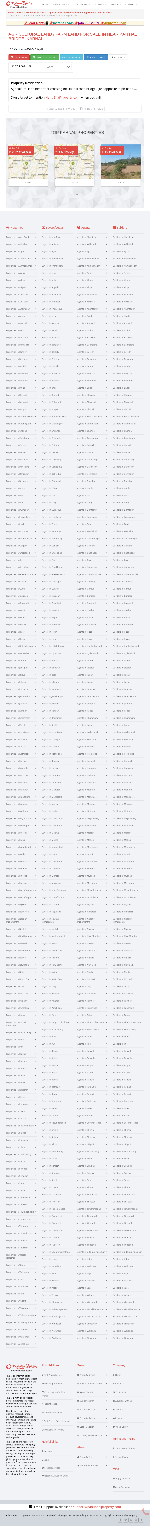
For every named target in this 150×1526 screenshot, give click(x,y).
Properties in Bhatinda (17, 380)
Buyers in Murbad (50, 875)
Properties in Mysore (16, 904)
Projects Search (87, 1409)
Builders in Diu (120, 495)
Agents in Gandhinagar (88, 538)
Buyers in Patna (49, 1015)
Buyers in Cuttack (50, 445)
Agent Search (86, 1392)
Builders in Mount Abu (124, 861)
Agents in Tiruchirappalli (89, 1208)
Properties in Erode (15, 524)
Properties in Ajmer (15, 273)
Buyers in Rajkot (50, 1072)
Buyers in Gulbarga (51, 581)
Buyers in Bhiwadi (50, 395)
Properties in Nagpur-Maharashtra (17, 920)
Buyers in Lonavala (51, 768)
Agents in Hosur (85, 639)
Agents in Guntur (85, 588)
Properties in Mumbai (17, 868)
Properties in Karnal (36, 12)
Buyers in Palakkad (51, 993)
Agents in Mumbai (86, 868)
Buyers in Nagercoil (51, 911)
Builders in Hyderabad (124, 653)
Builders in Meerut (122, 832)
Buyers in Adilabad (51, 244)
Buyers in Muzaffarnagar (54, 890)
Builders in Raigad (122, 1051)
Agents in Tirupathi (86, 1223)
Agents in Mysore (85, 904)
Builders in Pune (121, 1036)
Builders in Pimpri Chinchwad (127, 1022)
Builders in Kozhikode (123, 753)
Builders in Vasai (121, 1287)
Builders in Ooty (121, 986)
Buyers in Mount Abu (52, 861)
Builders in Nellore (122, 957)
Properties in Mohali (16, 840)
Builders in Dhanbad (123, 481)
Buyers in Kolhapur (51, 739)
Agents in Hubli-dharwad (89, 646)
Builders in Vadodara (123, 1266)
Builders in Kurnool (122, 761)
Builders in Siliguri (122, 1144)
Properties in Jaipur (15, 674)
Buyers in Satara (50, 1115)
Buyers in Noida (49, 972)
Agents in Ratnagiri (86, 1086)
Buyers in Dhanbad (51, 481)
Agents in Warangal (86, 1330)
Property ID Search (88, 1418)
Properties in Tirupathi (17, 1226)
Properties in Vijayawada (18, 1308)
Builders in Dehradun (123, 473)
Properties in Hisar (15, 631)
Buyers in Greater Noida (53, 574)
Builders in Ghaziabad (124, 552)
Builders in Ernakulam (124, 517)
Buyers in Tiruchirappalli (54, 1208)
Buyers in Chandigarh (52, 423)
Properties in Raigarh (16, 1061)
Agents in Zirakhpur (87, 1338)
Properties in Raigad (16, 1053)
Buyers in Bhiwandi (51, 402)
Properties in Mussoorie (18, 883)
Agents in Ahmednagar (88, 265)
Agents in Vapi (84, 1273)
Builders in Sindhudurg (124, 1151)
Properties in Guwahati (17, 603)
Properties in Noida (15, 972)
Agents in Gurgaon (86, 595)
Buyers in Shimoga (51, 1137)
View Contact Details (45, 57)
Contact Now (20, 57)
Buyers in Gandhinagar (53, 538)
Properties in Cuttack (16, 445)
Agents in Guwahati (86, 603)
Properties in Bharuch (17, 373)
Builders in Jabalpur (122, 667)
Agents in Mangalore (87, 796)
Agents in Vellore (85, 1295)
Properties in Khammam (18, 717)
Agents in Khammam (87, 717)
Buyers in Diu (48, 495)
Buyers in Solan (49, 1158)
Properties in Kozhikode (17, 753)
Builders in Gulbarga (123, 581)
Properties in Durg (15, 502)
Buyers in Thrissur (51, 1201)
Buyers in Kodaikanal (52, 732)
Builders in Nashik (122, 929)
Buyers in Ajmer (49, 273)
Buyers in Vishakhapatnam (55, 1309)
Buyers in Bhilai (49, 387)
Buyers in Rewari (50, 1094)
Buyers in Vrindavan (52, 1323)
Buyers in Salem (50, 1108)
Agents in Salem (85, 1108)
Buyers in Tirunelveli (52, 1216)
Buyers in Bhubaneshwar (54, 416)
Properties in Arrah (15, 316)
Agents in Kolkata (85, 746)
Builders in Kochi (121, 725)
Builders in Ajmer (121, 273)
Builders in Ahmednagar (125, 265)
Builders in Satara (121, 1115)
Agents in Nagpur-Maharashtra (86, 920)
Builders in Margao (122, 804)
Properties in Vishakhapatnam (21, 1315)
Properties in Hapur (15, 617)
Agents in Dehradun (87, 473)
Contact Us (120, 1392)
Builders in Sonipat (122, 1165)
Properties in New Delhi (17, 964)
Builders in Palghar (122, 1000)
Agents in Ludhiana (86, 782)
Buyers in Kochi (49, 725)
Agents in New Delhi (87, 964)
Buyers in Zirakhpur (51, 1338)
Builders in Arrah (121, 316)
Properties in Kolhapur (17, 739)
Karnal (20, 12)
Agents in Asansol (86, 323)
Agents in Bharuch (86, 373)
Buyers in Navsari (50, 943)
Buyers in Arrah (49, 316)
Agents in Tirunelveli (87, 1216)
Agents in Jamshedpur (88, 696)
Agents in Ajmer (85, 273)
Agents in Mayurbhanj (88, 818)
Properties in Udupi (15, 1265)
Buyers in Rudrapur (51, 1101)
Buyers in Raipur (50, 1065)
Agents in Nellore (85, 957)
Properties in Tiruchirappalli (20, 1211)
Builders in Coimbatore (124, 438)
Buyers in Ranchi (50, 1079)
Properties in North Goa (17, 979)
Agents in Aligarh (85, 287)
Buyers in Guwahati (51, 603)
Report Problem (72, 57)
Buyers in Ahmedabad (53, 258)
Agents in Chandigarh (88, 423)
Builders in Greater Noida (125, 574)
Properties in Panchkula (17, 1007)
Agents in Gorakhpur (87, 567)
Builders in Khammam (124, 717)
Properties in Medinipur (18, 825)
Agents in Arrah (85, 316)
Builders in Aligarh (122, 287)
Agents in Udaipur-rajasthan (91, 1252)
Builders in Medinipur (123, 825)
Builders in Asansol (122, 323)
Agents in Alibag (85, 280)
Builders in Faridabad (123, 531)
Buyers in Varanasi (51, 1280)
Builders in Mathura (123, 811)
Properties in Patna (15, 1015)
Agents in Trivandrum (88, 1230)
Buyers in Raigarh (50, 1058)
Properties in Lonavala (17, 768)
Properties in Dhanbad (17, 481)
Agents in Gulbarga (86, 581)
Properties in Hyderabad (18, 653)
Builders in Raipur (122, 1065)
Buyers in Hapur (50, 617)
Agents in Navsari (85, 943)
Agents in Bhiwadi (86, 395)
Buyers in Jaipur (49, 674)
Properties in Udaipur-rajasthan (17, 1256)
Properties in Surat (15, 1183)
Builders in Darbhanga (124, 459)
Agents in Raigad (85, 1051)
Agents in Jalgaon (85, 682)
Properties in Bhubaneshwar (20, 416)
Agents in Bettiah (85, 366)
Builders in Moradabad (124, 847)
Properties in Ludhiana (17, 782)
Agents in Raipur (85, 1065)
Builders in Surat (121, 1180)
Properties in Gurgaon (17, 595)
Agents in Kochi (84, 725)
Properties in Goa (14, 560)
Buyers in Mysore (50, 904)
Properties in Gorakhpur (18, 567)
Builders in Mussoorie (123, 883)
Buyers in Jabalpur (51, 667)
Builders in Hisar (121, 631)
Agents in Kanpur (85, 710)
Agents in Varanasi (86, 1280)
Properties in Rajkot (15, 1075)
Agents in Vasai (84, 1287)
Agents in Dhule (85, 488)
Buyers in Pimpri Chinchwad (56, 1022)
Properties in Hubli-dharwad (20, 646)
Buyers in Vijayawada (52, 1302)
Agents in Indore (85, 660)
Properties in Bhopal (16, 409)
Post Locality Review (54, 1429)
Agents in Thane (85, 1187)
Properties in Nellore (16, 957)
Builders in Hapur (121, 617)
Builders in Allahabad (123, 294)
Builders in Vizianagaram (125, 1316)
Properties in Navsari (16, 943)
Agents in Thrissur (86, 1201)
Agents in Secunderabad (89, 1122)
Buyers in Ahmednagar (53, 265)
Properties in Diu (14, 495)
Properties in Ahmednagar (19, 265)
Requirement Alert (88, 1465)
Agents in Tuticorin (86, 1244)
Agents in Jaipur (85, 674)
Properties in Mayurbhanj (18, 818)
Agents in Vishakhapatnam (90, 1309)
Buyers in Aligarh (50, 287)
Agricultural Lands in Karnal (98, 12)
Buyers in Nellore (50, 957)
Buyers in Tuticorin (51, 1244)
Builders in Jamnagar (123, 689)
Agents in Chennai (86, 430)
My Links (99, 4)
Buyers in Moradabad (52, 847)
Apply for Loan (122, 1478)
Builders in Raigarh (122, 1058)
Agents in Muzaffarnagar (89, 890)
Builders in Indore (122, 660)
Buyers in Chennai (51, 430)
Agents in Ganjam (86, 545)
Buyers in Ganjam (50, 545)
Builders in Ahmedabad (124, 258)
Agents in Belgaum (86, 359)
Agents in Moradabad (87, 847)
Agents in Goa (84, 560)
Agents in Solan (84, 1158)
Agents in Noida (85, 972)
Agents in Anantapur (87, 308)
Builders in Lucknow (123, 775)
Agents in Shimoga (86, 1137)
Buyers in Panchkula (52, 1007)
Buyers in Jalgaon (50, 682)
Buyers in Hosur (49, 639)
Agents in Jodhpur (86, 703)
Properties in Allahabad (17, 294)
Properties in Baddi (15, 330)
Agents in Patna (85, 1015)
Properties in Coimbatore (18, 438)
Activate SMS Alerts (52, 1412)
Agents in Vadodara (86, 1266)
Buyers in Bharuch (51, 373)
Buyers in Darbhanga (52, 459)
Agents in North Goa (87, 979)
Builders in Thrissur (122, 1201)
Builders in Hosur (121, 639)
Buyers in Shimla (50, 1129)
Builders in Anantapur (124, 308)
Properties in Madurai (17, 789)
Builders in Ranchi (122, 1079)
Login (46, 1459)
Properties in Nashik (16, 929)
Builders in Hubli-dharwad (126, 646)
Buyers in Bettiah (50, 366)
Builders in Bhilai (121, 387)
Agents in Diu (83, 495)
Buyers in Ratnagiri (51, 1086)
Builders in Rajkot (121, 1072)
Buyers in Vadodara (51, 1266)
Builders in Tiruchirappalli (126, 1208)
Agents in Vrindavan (87, 1323)
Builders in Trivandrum (124, 1230)
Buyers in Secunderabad (54, 1122)
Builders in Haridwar (123, 624)
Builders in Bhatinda (123, 380)
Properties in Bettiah (16, 366)
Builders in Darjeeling (123, 466)
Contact (130, 4)
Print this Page (93, 109)
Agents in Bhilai (85, 387)
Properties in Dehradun (17, 473)
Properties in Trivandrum (18, 1233)
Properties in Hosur (15, 639)
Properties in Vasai (15, 1293)
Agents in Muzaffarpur (88, 897)
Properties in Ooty (15, 986)
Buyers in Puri (49, 1043)
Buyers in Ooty (49, 986)
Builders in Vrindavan (123, 1323)
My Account (80, 4)
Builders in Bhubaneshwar (126, 416)
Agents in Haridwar (86, 624)
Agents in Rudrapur (87, 1101)
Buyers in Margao (50, 804)
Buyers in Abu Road (51, 237)
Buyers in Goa (48, 560)
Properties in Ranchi (16, 1082)
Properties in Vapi (15, 1279)
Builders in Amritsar (123, 301)
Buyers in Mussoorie (52, 883)
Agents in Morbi (85, 854)
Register (47, 1451)
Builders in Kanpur (122, 710)
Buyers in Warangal (51, 1330)
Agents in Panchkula (87, 1007)
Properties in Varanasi (17, 1286)
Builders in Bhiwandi (123, 402)
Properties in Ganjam (16, 545)
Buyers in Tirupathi (51, 1223)
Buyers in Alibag (50, 280)
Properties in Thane (15, 1190)
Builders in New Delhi (123, 964)
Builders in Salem (121, 1108)
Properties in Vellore (16, 1300)
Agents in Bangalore (87, 344)
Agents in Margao (85, 804)
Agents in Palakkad (86, 993)
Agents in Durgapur (87, 509)
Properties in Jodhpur (16, 703)
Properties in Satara (16, 1118)
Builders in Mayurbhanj (124, 818)
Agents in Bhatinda (86, 380)
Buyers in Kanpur (50, 710)
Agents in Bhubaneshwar (89, 416)
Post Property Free (52, 1375)
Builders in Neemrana (123, 950)
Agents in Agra (84, 251)
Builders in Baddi (121, 330)
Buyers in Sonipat (50, 1165)
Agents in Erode (85, 524)
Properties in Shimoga (17, 1140)
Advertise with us (123, 1400)
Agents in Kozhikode (87, 753)
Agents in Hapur (85, 617)
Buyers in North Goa (52, 979)
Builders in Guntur (122, 588)
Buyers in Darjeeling (52, 466)
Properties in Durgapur (17, 509)
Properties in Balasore (17, 337)
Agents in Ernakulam (87, 517)
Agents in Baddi (85, 330)
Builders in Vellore (122, 1295)
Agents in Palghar (85, 1000)
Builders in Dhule (121, 488)
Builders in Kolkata (122, 746)
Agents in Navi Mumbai (88, 936)
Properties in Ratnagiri (17, 1089)
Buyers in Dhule (49, 488)
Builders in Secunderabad (125, 1122)
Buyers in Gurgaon (51, 595)
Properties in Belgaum (17, 359)
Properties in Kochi (15, 725)
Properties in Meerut (16, 832)
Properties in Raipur (16, 1068)
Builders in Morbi (121, 854)
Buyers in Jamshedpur (53, 696)
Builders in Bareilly (122, 351)
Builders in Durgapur (123, 509)
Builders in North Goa (123, 979)
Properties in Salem (15, 1111)
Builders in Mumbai (122, 868)
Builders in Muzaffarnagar (126, 890)
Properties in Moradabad (18, 847)
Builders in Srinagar (122, 1173)
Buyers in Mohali (50, 840)
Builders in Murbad (122, 875)
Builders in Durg (121, 502)
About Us (119, 1383)
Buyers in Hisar (49, 631)
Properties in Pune (15, 1039)
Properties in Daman (16, 452)
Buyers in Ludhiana (51, 782)
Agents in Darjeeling (87, 466)
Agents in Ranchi (85, 1079)
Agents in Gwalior (85, 610)
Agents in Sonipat (85, 1165)
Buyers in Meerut (50, 832)
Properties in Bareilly (16, 351)
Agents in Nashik (85, 929)
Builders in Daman (122, 452)
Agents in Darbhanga (87, 459)
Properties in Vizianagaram (19, 1322)
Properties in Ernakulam (18, 517)
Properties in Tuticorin (17, 1247)
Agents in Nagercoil (86, 911)
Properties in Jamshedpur (18, 696)
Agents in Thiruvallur (87, 1194)
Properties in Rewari (16, 1097)
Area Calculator (122, 1487)
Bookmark (119, 57)
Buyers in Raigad (50, 1051)
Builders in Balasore (123, 337)
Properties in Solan (15, 1161)
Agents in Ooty (84, 986)
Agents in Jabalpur (86, 667)
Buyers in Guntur (50, 588)
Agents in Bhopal (85, 409)
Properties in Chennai (17, 430)
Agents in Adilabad (86, 244)
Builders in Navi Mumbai (125, 936)
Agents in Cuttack (85, 445)
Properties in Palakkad (17, 993)
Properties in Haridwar (17, 624)
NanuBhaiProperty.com (62, 97)
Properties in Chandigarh (18, 423)
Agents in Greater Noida (89, 574)
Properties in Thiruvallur (18, 1197)
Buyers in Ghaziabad (52, 552)
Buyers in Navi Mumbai (53, 936)
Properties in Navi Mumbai (19, 936)
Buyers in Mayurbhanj (53, 818)
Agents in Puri (84, 1043)
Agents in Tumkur (86, 1237)
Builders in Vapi (120, 1273)
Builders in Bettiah (122, 366)
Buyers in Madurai (51, 789)
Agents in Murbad (86, 875)
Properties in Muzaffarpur (19, 897)
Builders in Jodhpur (122, 703)
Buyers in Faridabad (52, 531)
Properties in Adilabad (17, 244)
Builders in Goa (120, 560)
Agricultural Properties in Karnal (65, 12)
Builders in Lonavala (123, 768)
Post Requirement (53, 1383)
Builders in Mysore (122, 904)
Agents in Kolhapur (86, 739)
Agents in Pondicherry (88, 1029)
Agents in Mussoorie (87, 883)
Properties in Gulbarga (17, 581)
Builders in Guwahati (123, 603)
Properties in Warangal (17, 1336)
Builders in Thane (121, 1187)
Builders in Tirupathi (123, 1223)
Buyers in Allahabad (52, 294)
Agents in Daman (85, 452)
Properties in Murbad (16, 875)
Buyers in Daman (50, 452)
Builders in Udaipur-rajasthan (127, 1252)
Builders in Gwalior (122, 610)
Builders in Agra (121, 251)
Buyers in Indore (50, 660)
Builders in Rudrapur (123, 1101)
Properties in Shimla (16, 1132)
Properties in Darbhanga (18, 459)
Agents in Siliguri (85, 1144)
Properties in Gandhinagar (19, 538)
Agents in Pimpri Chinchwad (91, 1022)
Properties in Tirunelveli (18, 1219)
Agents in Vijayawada (87, 1302)
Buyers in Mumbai (51, 868)
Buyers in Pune (49, 1036)
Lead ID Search (86, 1426)
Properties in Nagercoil (17, 911)
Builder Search (86, 1400)
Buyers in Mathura (51, 811)
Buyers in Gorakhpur (52, 567)
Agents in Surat (84, 1180)
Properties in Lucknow (17, 775)
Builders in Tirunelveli (123, 1216)
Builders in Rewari (122, 1094)
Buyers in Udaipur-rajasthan (56, 1252)
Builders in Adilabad (123, 244)
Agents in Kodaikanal (87, 732)
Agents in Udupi (85, 1259)
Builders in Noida (121, 972)
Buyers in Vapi (49, 1273)
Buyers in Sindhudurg (52, 1151)
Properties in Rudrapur (17, 1104)
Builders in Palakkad (123, 993)
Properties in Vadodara (17, 1272)
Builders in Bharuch (122, 373)
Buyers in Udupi (50, 1259)
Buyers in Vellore (50, 1295)
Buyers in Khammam (52, 717)
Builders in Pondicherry (124, 1029)
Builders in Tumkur (122, 1237)
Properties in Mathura (17, 811)
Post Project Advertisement (56, 1421)
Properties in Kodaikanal (18, 732)
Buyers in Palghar (50, 1000)
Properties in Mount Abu (18, 861)
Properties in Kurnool (16, 761)
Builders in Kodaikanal (124, 732)
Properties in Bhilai (15, 387)
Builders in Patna (121, 1015)
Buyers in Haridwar (51, 624)
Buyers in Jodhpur (50, 703)
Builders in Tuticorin (123, 1244)
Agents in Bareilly (85, 351)
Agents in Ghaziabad (87, 552)
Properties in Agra (15, 251)
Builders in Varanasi (123, 1280)
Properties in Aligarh (16, 287)
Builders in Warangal (123, 1330)
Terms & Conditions (125, 1448)
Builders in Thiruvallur (124, 1194)
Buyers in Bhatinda (51, 380)
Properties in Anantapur (18, 308)
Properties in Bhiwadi (16, 395)
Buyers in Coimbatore (52, 438)
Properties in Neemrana (18, 950)
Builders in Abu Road (123, 237)
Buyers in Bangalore (52, 344)
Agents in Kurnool (86, 761)
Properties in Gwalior (16, 610)
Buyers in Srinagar (51, 1173)
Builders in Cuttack (122, 445)
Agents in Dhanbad (86, 481)
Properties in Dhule (15, 488)
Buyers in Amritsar (51, 301)
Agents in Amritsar (86, 301)
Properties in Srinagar (17, 1175)
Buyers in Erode (49, 524)
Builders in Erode (121, 524)
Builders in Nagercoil (123, 911)
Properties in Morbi (15, 854)
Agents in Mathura (86, 811)
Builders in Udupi (121, 1259)
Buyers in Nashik (50, 929)
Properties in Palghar (16, 1000)
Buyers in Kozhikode (52, 753)
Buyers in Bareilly (50, 351)
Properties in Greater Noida (19, 574)
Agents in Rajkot (85, 1072)
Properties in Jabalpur (17, 667)
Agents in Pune (84, 1036)
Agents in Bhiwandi (86, 402)
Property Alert (86, 1457)
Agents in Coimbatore (87, 438)
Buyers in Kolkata (50, 746)
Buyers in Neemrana (52, 950)
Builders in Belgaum (123, 359)
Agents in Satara (85, 1115)
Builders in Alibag (121, 280)
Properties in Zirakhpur (17, 1343)
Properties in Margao (16, 804)
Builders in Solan (121, 1158)
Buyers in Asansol (50, 323)
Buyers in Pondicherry (52, 1029)
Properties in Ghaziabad (18, 552)
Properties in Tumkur (16, 1240)
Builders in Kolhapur (123, 739)
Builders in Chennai (122, 430)
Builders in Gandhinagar (125, 538)
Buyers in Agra (49, 251)
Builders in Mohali (122, 840)
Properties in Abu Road (17, 237)
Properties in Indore (16, 660)
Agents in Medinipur (87, 825)
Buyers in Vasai (49, 1287)
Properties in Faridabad (17, 531)
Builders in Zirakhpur (123, 1338)
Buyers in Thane (50, 1187)
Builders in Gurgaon (123, 595)
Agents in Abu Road (87, 237)
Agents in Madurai (86, 789)
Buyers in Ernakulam (52, 517)
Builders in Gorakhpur (124, 567)
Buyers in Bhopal (50, 409)
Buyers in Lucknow (51, 775)
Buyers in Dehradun (52, 473)
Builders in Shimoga (123, 1137)
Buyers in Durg (49, 502)
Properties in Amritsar (17, 301)
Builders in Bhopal (122, 409)
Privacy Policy (121, 1457)
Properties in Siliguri (16, 1147)
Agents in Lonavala (86, 768)
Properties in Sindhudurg (18, 1154)
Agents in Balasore (86, 337)
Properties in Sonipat (16, 1168)
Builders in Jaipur (121, 674)
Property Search (87, 1375)
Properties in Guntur (16, 588)
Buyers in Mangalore (52, 796)
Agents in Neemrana (87, 950)
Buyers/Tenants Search (90, 1383)
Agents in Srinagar (86, 1173)
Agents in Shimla (85, 1129)
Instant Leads (50, 1403)
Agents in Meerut (85, 832)
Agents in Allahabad (87, 294)
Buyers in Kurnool (50, 761)
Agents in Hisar (84, 631)
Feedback (120, 1409)
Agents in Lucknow (86, 775)
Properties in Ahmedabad (18, 258)
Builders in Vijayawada (124, 1302)
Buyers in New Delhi (52, 964)
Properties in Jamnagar (17, 689)
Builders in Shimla (122, 1129)
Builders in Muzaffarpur (125, 897)
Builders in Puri (120, 1043)
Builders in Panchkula (123, 1007)
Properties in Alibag (15, 280)
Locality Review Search (90, 1435)
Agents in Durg (84, 502)
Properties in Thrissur (17, 1204)
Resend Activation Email (56, 1475)
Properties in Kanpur (16, 710)
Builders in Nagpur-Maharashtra (122, 920)
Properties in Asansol (16, 323)
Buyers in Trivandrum (52, 1230)
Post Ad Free (60, 4)
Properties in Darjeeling (17, 466)
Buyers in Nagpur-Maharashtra (51, 920)
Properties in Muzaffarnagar (20, 890)
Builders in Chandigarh (124, 423)
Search (115, 4)
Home (45, 4)
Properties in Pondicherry (18, 1032)
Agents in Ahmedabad (88, 258)
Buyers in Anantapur (52, 308)
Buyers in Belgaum (51, 359)
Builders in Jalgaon (122, 682)
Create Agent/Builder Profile (53, 1394)
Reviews (119, 1418)
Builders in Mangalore (124, 796)
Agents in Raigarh (86, 1058)
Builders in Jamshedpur (124, 696)
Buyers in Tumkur (50, 1237)
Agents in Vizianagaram (88, 1316)
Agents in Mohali (85, 840)
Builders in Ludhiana (123, 782)
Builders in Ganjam (122, 545)
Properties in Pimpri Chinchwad (16, 1024)
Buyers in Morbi (49, 854)
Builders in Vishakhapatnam (126, 1309)
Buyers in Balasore (51, 337)
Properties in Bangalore (17, 344)
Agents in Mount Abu (87, 861)
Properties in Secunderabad (20, 1125)
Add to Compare (97, 57)
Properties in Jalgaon (16, 682)
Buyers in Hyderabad (52, 653)
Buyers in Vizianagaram (53, 1316)
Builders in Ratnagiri (123, 1086)
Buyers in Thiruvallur (52, 1194)
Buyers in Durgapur (51, 509)
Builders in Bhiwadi (122, 395)
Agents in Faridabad (87, 531)
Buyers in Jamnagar (51, 689)
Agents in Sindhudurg (88, 1151)
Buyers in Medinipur (52, 825)
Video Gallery (121, 1426)
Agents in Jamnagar (86, 689)
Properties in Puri (14, 1046)
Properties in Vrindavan (17, 1329)
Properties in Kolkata (16, 746)
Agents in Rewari (85, 1094)
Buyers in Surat (49, 1180)
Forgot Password (52, 1467)
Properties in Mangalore (18, 796)
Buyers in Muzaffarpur (53, 897)
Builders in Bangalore (123, 344)
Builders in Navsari (122, 943)
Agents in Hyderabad (87, 653)
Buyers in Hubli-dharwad (54, 646)
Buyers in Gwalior (50, 610)
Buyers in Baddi (49, 330)
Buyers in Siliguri (50, 1144)
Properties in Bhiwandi (17, 402)
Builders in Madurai (122, 789)
